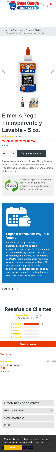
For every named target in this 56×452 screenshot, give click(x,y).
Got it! (13, 447)
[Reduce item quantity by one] (4, 153)
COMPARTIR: (8, 289)
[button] (43, 5)
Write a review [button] (28, 344)
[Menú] (3, 5)
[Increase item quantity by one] (13, 153)
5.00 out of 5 (35, 315)
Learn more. (39, 442)
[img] (6, 361)
